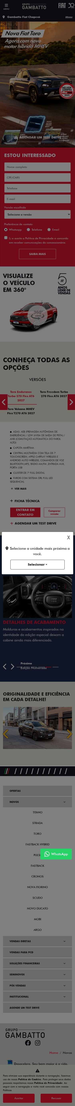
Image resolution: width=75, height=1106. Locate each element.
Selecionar (36, 564)
